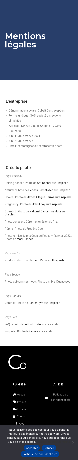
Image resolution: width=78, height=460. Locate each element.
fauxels (34, 331)
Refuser (49, 448)
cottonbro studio (34, 324)
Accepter (32, 448)
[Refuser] (73, 442)
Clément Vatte (38, 260)
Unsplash (58, 260)
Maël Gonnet (25, 239)
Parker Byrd (36, 302)
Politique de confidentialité (53, 441)
